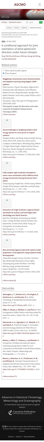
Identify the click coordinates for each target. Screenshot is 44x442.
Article (9, 28)
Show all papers (11, 73)
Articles (4, 22)
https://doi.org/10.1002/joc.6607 (15, 305)
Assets (16, 28)
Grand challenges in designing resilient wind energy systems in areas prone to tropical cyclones (20, 132)
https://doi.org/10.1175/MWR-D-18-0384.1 (19, 369)
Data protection (29, 437)
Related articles (35, 28)
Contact (10, 437)
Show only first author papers (16, 70)
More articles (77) (10, 376)
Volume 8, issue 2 (15, 22)
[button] (27, 22)
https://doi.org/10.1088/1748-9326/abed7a (19, 333)
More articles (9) (10, 280)
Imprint (18, 437)
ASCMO (20, 4)
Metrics (24, 28)
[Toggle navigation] (39, 4)
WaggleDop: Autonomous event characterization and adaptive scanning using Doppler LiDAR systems (21, 81)
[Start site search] (40, 22)
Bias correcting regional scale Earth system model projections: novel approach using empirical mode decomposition (22, 252)
